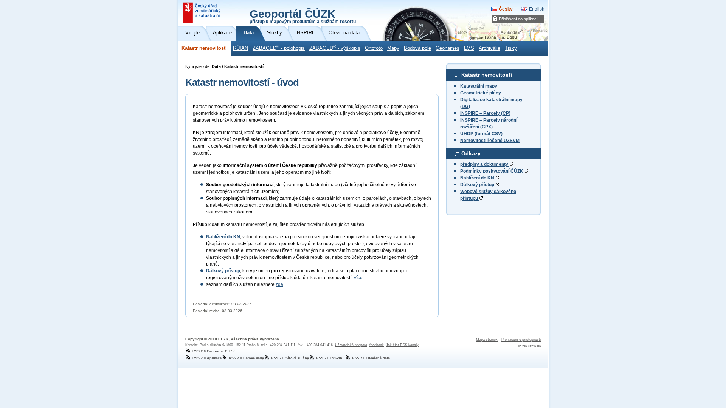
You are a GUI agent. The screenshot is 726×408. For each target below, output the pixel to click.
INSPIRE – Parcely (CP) (485, 113)
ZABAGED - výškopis (334, 47)
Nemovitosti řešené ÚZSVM (490, 140)
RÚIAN (240, 48)
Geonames (447, 48)
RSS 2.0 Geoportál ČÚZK (213, 351)
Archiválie (489, 48)
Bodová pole (417, 48)
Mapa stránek (487, 340)
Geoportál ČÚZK (303, 16)
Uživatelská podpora (351, 345)
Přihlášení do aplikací (518, 19)
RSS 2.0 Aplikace (207, 358)
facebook (376, 345)
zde (279, 284)
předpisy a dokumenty (484, 164)
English (536, 9)
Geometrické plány (480, 93)
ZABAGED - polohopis (279, 47)
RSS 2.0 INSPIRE (330, 358)
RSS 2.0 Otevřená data (371, 358)
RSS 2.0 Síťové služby (290, 358)
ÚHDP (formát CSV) (481, 133)
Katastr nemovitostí (204, 48)
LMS (469, 48)
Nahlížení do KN (477, 178)
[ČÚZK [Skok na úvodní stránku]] (202, 13)
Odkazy (471, 153)
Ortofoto (374, 48)
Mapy (393, 48)
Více (358, 277)
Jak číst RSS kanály (402, 345)
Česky (506, 9)
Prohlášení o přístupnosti (521, 340)
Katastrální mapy (478, 86)
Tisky (511, 48)
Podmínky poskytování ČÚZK (492, 171)
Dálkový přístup (477, 184)
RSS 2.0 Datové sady (246, 358)
